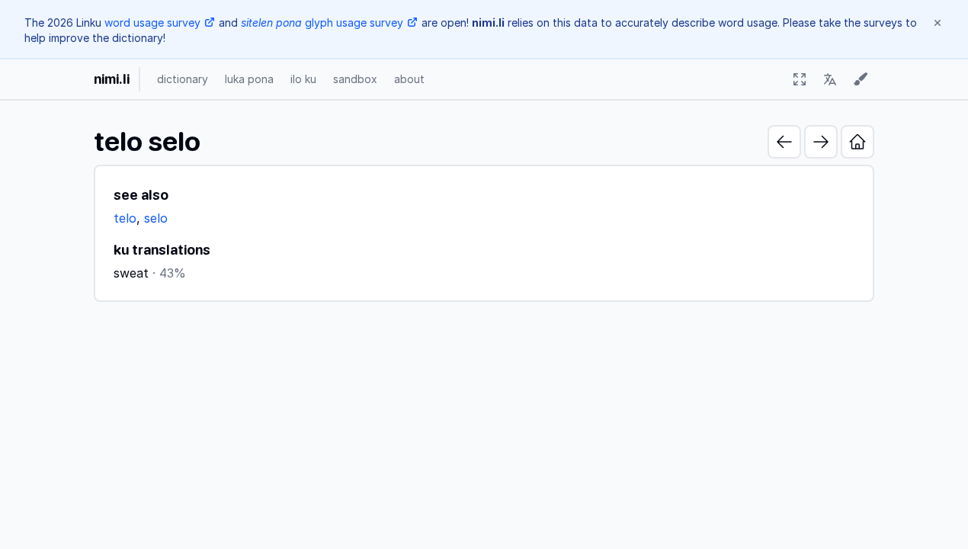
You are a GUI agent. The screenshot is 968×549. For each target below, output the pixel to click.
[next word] (821, 142)
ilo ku (303, 78)
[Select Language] (830, 79)
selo (156, 218)
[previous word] (784, 142)
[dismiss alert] (937, 23)
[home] (857, 142)
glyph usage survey (322, 22)
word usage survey (152, 22)
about (409, 78)
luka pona (249, 78)
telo (125, 218)
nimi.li (112, 79)
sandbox (355, 78)
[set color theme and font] (860, 79)
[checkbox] (799, 79)
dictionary (182, 78)
